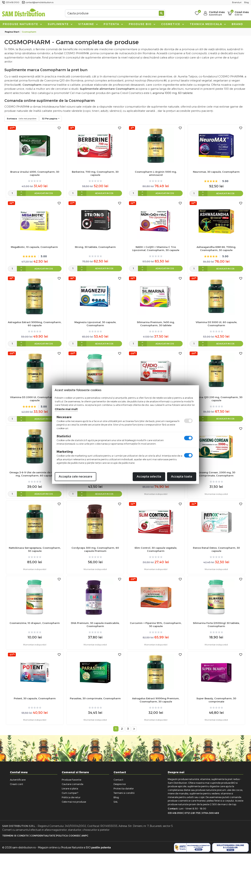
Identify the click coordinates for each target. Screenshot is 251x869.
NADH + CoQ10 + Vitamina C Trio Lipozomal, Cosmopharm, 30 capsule (155, 248)
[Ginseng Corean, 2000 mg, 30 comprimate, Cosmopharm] (216, 446)
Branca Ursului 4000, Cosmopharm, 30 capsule (34, 173)
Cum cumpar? (70, 792)
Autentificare (18, 779)
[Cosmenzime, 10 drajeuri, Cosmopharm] (34, 597)
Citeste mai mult (66, 409)
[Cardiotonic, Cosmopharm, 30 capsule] (155, 371)
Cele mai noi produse (74, 801)
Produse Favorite (71, 779)
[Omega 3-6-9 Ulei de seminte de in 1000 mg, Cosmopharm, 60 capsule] (34, 446)
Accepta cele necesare (75, 476)
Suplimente (59, 24)
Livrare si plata (70, 788)
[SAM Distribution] (23, 13)
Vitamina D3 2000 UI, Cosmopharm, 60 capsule (34, 399)
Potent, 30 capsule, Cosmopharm (35, 698)
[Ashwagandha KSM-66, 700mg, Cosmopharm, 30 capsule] (216, 220)
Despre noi (120, 784)
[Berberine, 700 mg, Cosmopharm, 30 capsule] (95, 145)
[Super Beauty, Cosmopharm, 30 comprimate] (216, 672)
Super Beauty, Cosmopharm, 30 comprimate (216, 700)
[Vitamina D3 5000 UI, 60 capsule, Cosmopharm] (216, 296)
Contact (118, 779)
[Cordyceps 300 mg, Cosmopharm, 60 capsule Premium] (95, 521)
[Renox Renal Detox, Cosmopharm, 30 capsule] (216, 521)
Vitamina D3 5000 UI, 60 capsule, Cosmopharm (216, 324)
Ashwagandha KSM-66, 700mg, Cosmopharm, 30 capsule (216, 248)
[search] (161, 13)
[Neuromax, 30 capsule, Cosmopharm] (216, 145)
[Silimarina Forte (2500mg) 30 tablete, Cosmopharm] (216, 597)
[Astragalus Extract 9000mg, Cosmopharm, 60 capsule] (34, 296)
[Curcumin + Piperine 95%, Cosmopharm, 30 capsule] (155, 597)
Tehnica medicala (206, 24)
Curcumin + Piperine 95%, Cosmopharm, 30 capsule (156, 625)
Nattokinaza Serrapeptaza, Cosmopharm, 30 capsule (35, 549)
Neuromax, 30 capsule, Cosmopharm (216, 171)
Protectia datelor (124, 788)
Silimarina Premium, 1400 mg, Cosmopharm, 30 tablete (156, 324)
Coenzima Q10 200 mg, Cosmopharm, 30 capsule (216, 399)
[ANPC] (192, 847)
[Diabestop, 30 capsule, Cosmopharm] (95, 371)
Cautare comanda (72, 784)
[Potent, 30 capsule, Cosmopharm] (34, 672)
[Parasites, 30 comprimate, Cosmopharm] (95, 672)
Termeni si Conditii (15, 835)
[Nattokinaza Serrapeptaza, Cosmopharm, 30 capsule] (34, 521)
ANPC (84, 835)
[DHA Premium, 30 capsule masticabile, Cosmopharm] (95, 597)
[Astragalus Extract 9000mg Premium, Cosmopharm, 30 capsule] (155, 672)
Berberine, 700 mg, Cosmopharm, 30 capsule (95, 173)
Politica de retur (71, 797)
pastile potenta (101, 847)
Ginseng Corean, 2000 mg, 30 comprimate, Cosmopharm (216, 474)
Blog (116, 797)
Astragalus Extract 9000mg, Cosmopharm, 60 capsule (34, 324)
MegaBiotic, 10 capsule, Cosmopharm (35, 246)
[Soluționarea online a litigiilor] (230, 847)
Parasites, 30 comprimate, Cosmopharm (95, 698)
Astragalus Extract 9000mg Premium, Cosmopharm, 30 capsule (155, 700)
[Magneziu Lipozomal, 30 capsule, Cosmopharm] (95, 296)
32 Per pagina (50, 118)
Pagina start (12, 32)
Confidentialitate (42, 835)
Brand (237, 24)
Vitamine (86, 24)
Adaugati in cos (43, 193)
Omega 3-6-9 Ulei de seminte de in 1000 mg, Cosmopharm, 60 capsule (34, 474)
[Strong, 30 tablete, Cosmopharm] (95, 220)
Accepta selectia (149, 476)
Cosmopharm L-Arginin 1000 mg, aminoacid (156, 173)
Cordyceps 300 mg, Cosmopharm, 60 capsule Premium (95, 549)
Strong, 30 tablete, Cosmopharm (95, 246)
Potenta (112, 24)
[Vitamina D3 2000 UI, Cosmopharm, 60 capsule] (34, 371)
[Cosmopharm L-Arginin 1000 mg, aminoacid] (155, 145)
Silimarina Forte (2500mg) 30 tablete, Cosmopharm (216, 625)
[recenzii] (35, 181)
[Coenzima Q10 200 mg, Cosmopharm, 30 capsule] (216, 371)
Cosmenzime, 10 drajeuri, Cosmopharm (35, 623)
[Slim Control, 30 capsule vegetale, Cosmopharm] (155, 521)
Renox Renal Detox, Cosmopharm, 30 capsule (216, 549)
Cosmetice (171, 24)
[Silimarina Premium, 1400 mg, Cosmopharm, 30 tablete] (155, 296)
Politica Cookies (68, 835)
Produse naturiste (21, 24)
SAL (116, 801)
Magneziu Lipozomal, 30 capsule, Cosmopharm (95, 324)
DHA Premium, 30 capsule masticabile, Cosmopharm (95, 625)
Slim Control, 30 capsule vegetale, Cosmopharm (156, 549)
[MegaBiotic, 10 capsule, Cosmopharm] (34, 220)
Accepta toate (181, 476)
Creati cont (16, 784)
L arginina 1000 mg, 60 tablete (171, 93)
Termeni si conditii (124, 792)
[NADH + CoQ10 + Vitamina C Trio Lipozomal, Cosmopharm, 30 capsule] (155, 220)
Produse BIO (141, 24)
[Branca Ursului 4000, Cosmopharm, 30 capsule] (34, 145)
